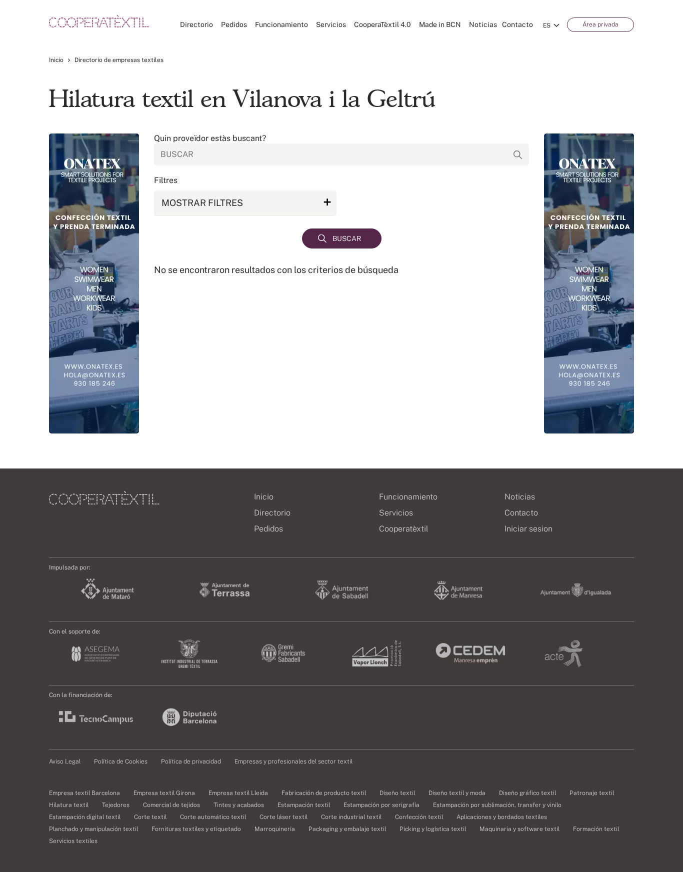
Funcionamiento (281, 24)
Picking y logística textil (433, 829)
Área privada (600, 24)
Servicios (331, 24)
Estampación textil (304, 805)
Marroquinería (274, 829)
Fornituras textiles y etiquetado (196, 829)
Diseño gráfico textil (527, 793)
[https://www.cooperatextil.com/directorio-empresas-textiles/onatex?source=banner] (94, 284)
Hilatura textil (68, 805)
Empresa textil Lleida (238, 793)
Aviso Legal (64, 761)
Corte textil (150, 817)
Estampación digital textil (84, 817)
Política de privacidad (191, 761)
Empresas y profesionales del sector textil (293, 761)
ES (546, 25)
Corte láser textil (284, 817)
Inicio (56, 60)
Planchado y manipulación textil (93, 829)
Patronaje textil (592, 793)
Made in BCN (440, 24)
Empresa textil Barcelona (84, 793)
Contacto (517, 24)
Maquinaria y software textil (520, 829)
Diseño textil (397, 793)
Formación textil (596, 829)
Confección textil (419, 817)
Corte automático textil (213, 817)
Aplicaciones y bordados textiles (501, 817)
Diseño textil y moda (457, 793)
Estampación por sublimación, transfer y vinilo (497, 805)
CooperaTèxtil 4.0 (382, 24)
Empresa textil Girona (164, 793)
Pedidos (234, 24)
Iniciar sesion (528, 529)
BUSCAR (346, 238)
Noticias (483, 24)
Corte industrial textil (351, 817)
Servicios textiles (73, 841)
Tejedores (116, 805)
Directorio (196, 24)
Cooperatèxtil (403, 529)
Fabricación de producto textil (324, 793)
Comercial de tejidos (171, 805)
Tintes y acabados (239, 805)
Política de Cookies (121, 761)
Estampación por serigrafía (382, 805)
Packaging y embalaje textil (347, 829)
